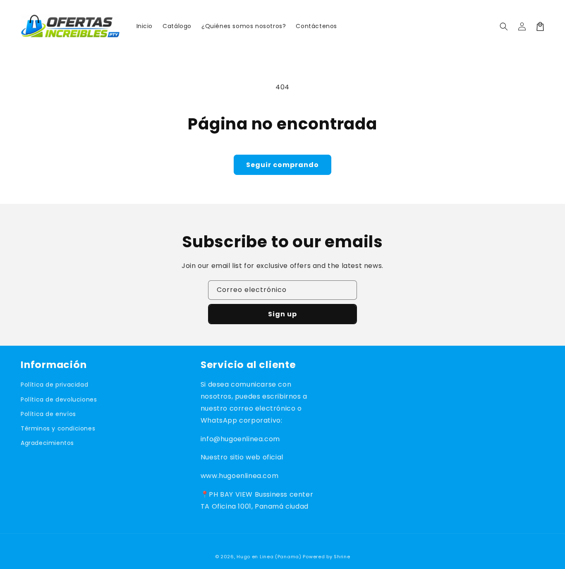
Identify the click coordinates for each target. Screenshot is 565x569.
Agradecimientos (47, 443)
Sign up (282, 314)
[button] (504, 26)
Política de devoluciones (59, 399)
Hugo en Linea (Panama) (269, 556)
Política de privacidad (54, 384)
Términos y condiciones (58, 428)
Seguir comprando (282, 165)
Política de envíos (48, 414)
